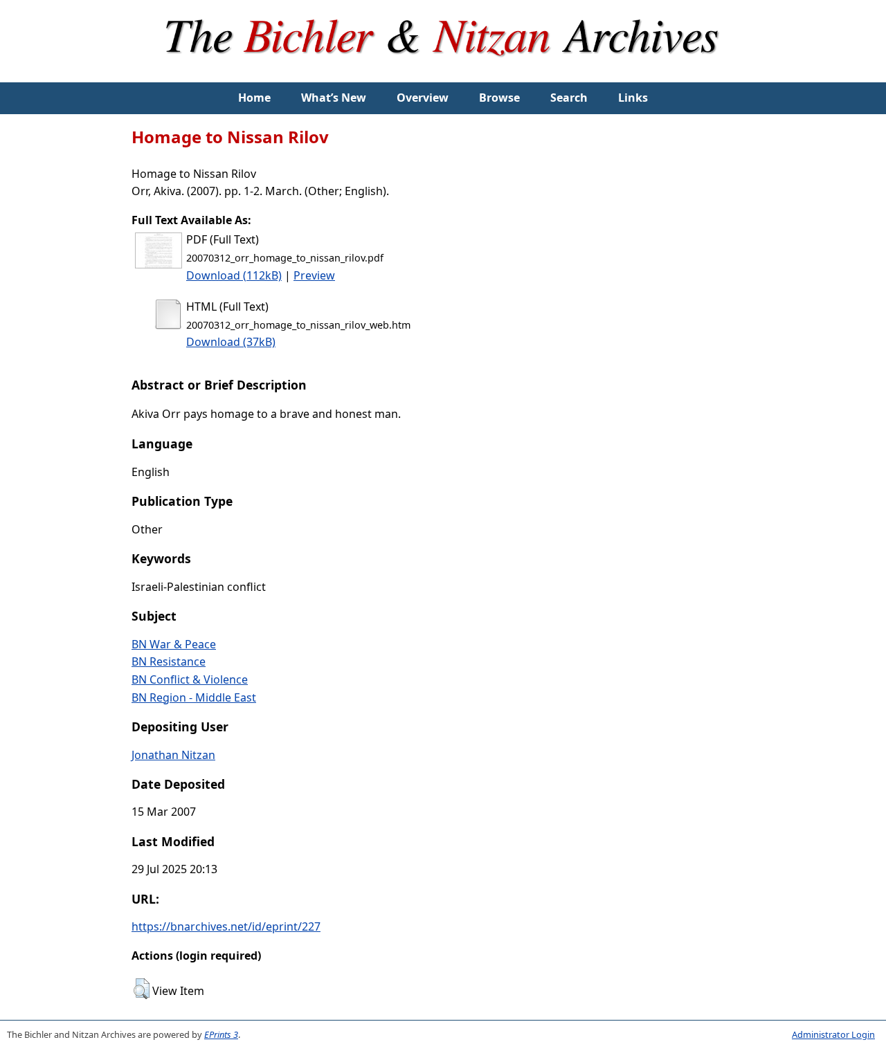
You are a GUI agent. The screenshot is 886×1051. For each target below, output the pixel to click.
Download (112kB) (234, 275)
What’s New (333, 97)
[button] (142, 988)
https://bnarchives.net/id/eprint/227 (226, 926)
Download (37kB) (230, 341)
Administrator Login (833, 1034)
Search (569, 97)
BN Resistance (169, 661)
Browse (499, 97)
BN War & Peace (174, 644)
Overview (423, 97)
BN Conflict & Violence (190, 679)
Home (254, 97)
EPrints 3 (221, 1034)
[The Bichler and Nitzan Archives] (443, 73)
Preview (314, 275)
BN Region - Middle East (194, 697)
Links (633, 97)
